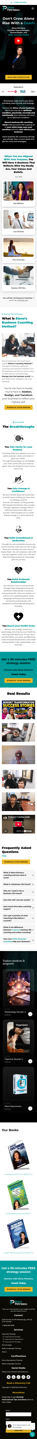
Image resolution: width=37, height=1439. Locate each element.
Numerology (7, 1345)
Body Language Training (11, 1348)
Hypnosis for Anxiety (12, 1337)
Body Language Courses (11, 1364)
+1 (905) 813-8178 (8, 1325)
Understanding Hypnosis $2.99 (17, 1213)
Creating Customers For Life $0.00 (17, 1174)
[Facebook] (9, 1377)
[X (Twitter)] (18, 1377)
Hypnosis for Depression (14, 1339)
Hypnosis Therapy (9, 1334)
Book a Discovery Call (18, 1383)
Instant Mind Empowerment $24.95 (17, 1253)
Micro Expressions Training (12, 1360)
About (4, 1352)
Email (8, 1419)
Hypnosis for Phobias (13, 1342)
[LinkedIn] (13, 1377)
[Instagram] (23, 1377)
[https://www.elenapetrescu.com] (18, 1302)
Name (8, 1410)
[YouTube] (28, 1377)
